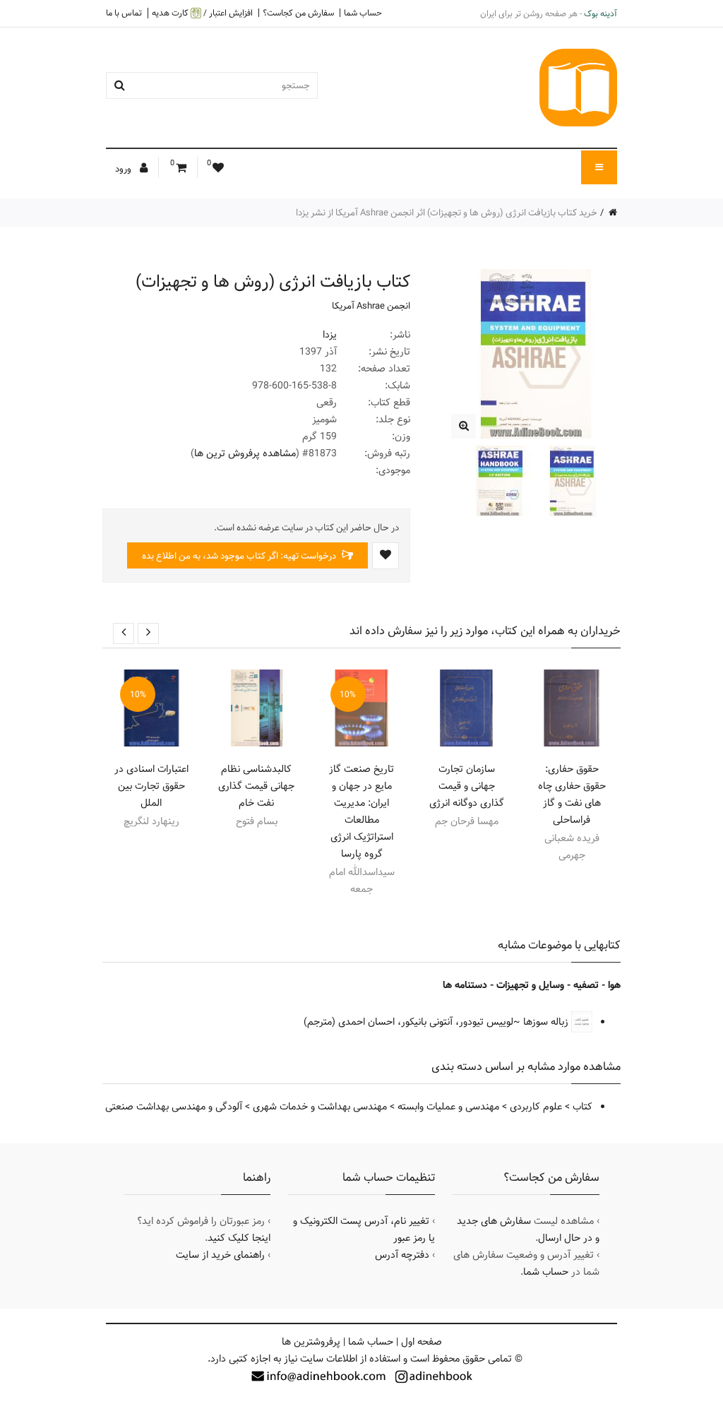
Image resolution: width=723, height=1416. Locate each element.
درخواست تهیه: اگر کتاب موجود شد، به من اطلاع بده (240, 556)
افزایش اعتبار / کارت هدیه (202, 13)
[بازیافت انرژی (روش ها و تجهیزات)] (463, 426)
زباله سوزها (547, 1021)
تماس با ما (124, 12)
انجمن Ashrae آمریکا (371, 306)
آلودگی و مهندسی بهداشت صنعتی (173, 1106)
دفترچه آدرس (402, 1255)
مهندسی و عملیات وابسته (448, 1106)
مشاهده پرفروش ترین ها (245, 453)
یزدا (330, 334)
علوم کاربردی (536, 1106)
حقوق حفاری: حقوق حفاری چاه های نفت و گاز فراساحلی (572, 794)
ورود (124, 169)
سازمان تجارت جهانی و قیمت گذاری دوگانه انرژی (466, 786)
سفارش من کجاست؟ (298, 12)
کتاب (582, 1106)
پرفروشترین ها (311, 1341)
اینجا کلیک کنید (239, 1238)
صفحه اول (421, 1341)
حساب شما (363, 12)
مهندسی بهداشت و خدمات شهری (320, 1106)
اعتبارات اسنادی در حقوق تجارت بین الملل (151, 786)
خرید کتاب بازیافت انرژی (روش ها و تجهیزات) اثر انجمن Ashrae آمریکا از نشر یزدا (446, 212)
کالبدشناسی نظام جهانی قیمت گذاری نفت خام (256, 786)
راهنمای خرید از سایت (220, 1255)
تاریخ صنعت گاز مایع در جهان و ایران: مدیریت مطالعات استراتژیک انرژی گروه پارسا (361, 811)
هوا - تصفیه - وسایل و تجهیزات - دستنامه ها (532, 985)
